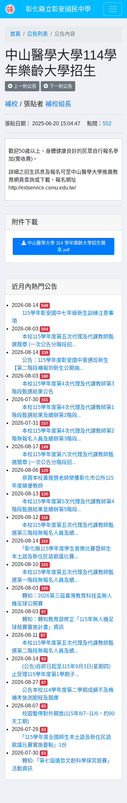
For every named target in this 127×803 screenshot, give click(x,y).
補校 (11, 104)
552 (107, 123)
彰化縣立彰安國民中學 (58, 9)
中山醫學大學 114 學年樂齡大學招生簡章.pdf (66, 246)
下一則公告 (60, 86)
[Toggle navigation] (113, 9)
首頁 (15, 34)
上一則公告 (24, 86)
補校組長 (58, 104)
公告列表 (37, 34)
